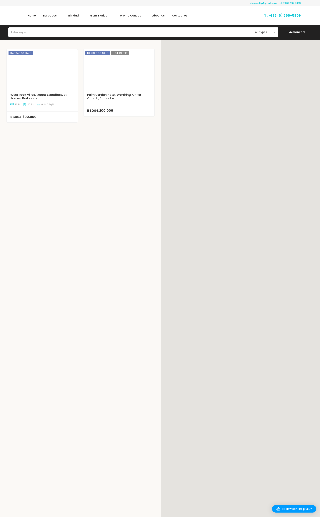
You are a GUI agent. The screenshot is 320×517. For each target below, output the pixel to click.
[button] (294, 509)
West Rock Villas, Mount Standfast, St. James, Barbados (38, 96)
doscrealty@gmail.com (263, 3)
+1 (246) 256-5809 (290, 3)
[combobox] (265, 32)
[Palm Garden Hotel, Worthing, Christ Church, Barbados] (119, 68)
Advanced (297, 32)
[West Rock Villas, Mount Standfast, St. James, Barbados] (42, 68)
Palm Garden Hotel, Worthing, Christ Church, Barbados (114, 96)
